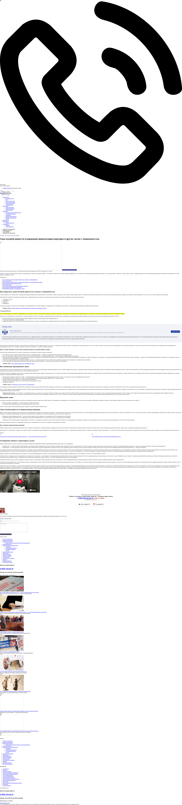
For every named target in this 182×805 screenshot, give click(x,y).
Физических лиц (10, 198)
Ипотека (5, 559)
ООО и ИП (5, 206)
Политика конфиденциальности (10, 772)
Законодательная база (11, 217)
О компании (6, 224)
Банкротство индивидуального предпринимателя (18, 543)
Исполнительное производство (13, 212)
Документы (5, 221)
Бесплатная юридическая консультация (12, 783)
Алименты (8, 215)
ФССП (7, 219)
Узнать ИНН (6, 231)
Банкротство (6, 197)
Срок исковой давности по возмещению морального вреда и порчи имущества (19, 731)
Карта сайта (6, 781)
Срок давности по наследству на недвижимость (22, 384)
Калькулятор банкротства (9, 233)
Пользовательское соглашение (10, 774)
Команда (8, 225)
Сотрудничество (10, 226)
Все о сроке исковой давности (69, 269)
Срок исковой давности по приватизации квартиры (15, 286)
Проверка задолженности (9, 229)
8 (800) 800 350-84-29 (85, 498)
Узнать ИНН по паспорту (9, 777)
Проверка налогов (7, 230)
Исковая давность (10, 222)
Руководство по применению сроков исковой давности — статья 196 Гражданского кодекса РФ (23, 612)
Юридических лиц (10, 201)
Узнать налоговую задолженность (11, 779)
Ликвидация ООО (10, 208)
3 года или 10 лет (7, 281)
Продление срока (7, 284)
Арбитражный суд (10, 203)
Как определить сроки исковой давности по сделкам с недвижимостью (20, 279)
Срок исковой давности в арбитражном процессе (12, 632)
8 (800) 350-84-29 (7, 188)
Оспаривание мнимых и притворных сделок (14, 288)
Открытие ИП (9, 210)
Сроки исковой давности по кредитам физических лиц (13, 671)
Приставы (5, 211)
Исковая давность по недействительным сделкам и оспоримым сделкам (28, 308)
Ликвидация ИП (10, 207)
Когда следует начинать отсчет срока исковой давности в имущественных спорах (22, 282)
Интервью (5, 784)
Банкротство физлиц (8, 540)
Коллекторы (6, 220)
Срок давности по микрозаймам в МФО (9, 651)
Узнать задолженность (8, 776)
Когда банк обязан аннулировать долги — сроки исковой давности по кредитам (19, 592)
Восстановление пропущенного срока (12, 283)
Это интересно (9, 205)
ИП (6, 199)
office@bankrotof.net (5, 803)
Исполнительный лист (11, 216)
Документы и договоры (8, 558)
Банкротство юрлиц (8, 541)
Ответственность (7, 771)
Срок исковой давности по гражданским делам (22, 363)
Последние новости (7, 562)
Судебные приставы (10, 214)
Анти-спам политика (8, 775)
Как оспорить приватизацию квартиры (12, 287)
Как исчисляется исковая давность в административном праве (15, 691)
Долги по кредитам (10, 202)
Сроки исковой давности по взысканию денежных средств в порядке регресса (19, 711)
